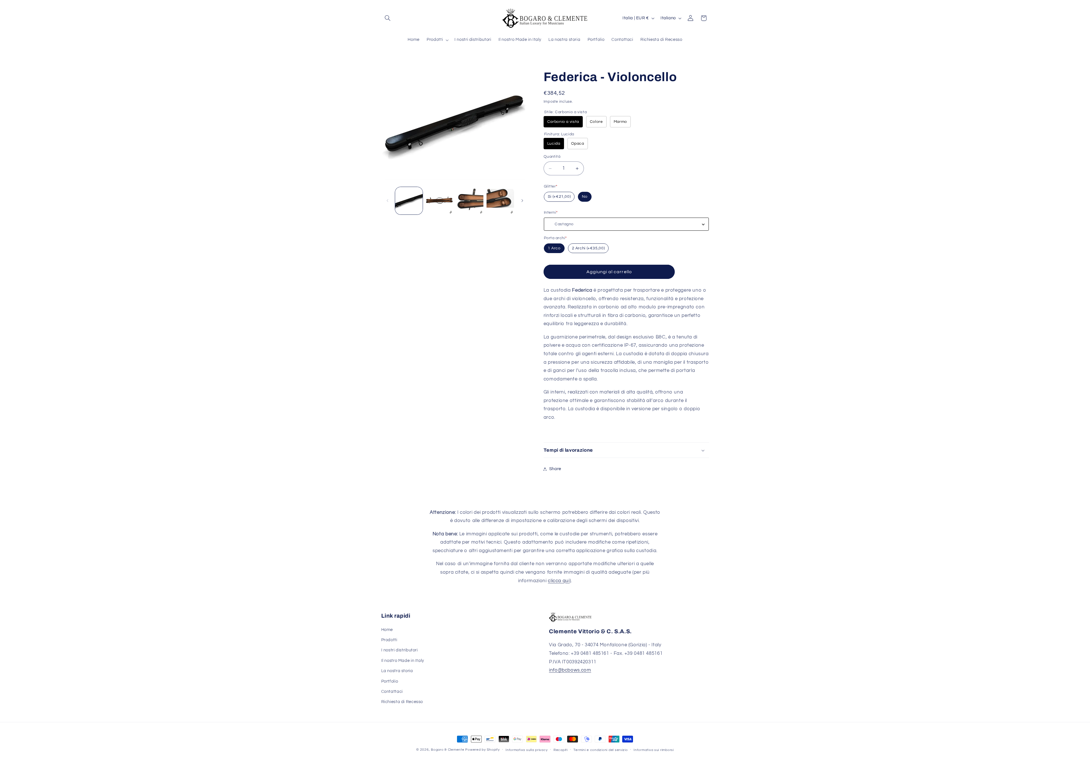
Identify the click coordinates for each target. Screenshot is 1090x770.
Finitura (559, 134)
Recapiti (561, 750)
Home (387, 630)
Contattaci (392, 691)
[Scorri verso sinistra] (387, 200)
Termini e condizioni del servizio (600, 750)
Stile (565, 112)
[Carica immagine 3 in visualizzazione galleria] (439, 200)
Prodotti (389, 640)
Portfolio (389, 681)
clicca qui (558, 580)
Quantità (552, 157)
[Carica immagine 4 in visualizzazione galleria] (470, 200)
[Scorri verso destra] (522, 200)
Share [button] (555, 469)
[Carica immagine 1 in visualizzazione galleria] (409, 200)
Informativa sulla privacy (527, 750)
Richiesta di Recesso (402, 702)
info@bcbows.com (570, 670)
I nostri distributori (399, 650)
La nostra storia (397, 671)
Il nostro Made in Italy (402, 661)
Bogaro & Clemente (447, 749)
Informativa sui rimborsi (654, 750)
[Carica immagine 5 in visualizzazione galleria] (500, 200)
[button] (387, 18)
